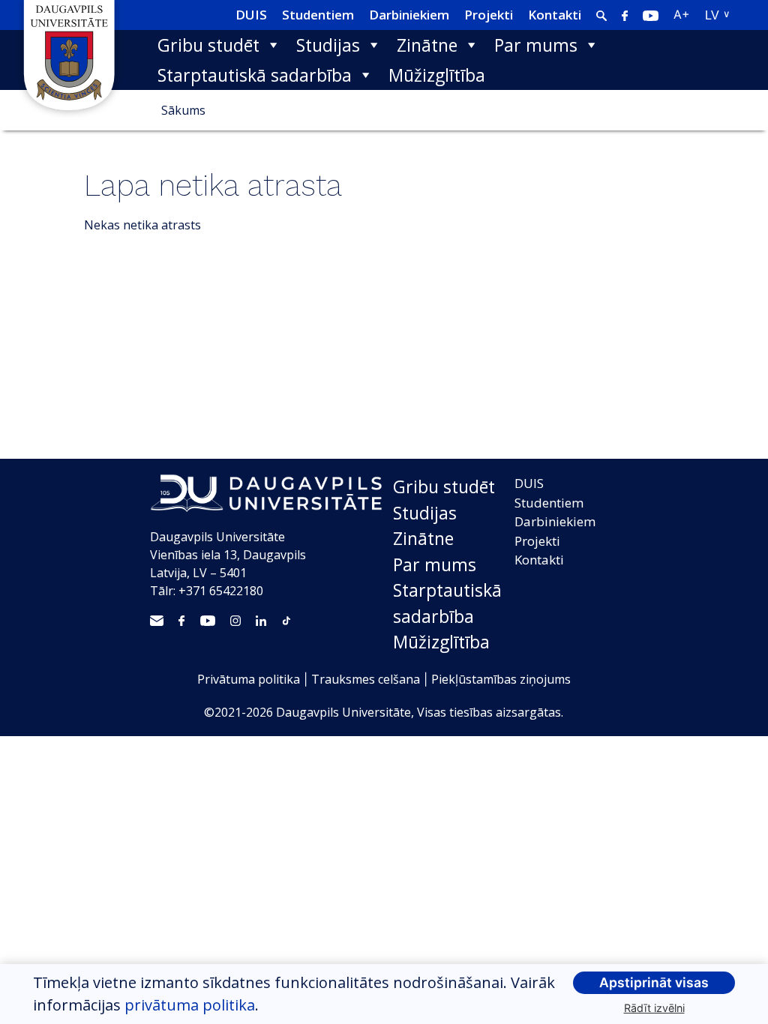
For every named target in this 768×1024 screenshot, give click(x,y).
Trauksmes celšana (365, 679)
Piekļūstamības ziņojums (501, 679)
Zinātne (427, 45)
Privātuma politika (248, 679)
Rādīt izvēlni (654, 1008)
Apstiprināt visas (654, 982)
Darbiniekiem (409, 14)
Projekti (488, 14)
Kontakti (554, 14)
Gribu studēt (209, 45)
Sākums (183, 110)
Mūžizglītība (436, 75)
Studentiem (318, 14)
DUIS (251, 14)
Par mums (536, 45)
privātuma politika (189, 1005)
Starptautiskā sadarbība (255, 75)
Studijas (328, 45)
